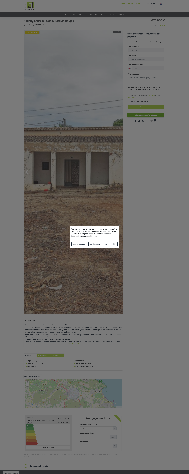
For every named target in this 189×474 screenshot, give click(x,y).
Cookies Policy (92, 236)
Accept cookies (79, 244)
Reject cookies (110, 244)
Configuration (95, 244)
